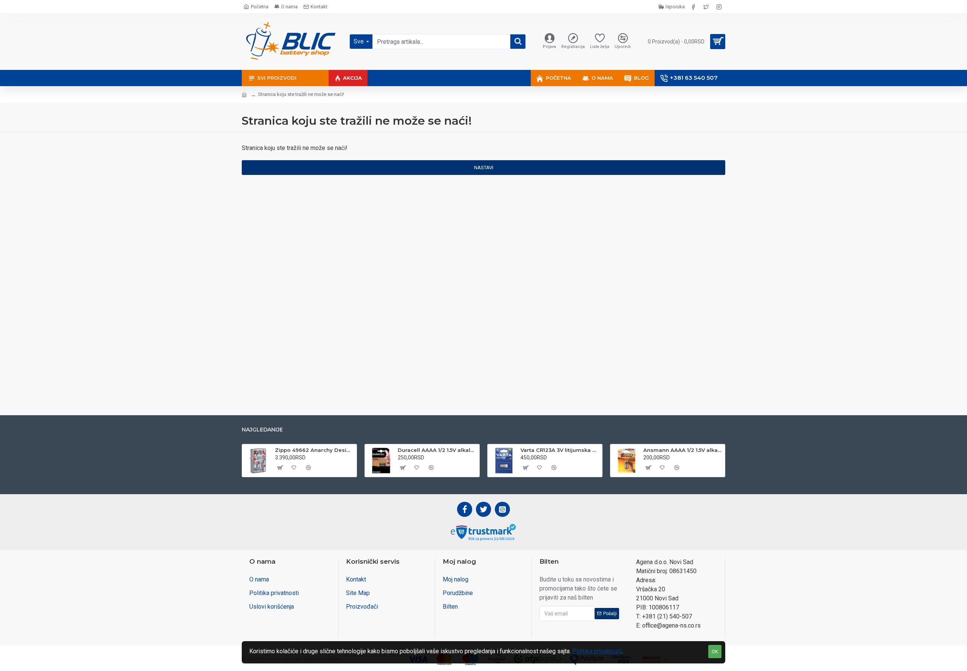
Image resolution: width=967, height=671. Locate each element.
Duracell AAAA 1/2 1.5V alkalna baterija (437, 450)
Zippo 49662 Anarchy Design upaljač (314, 450)
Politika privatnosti (597, 651)
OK (715, 651)
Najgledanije (262, 430)
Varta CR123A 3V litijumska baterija (560, 450)
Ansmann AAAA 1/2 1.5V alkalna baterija (682, 450)
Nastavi (483, 167)
